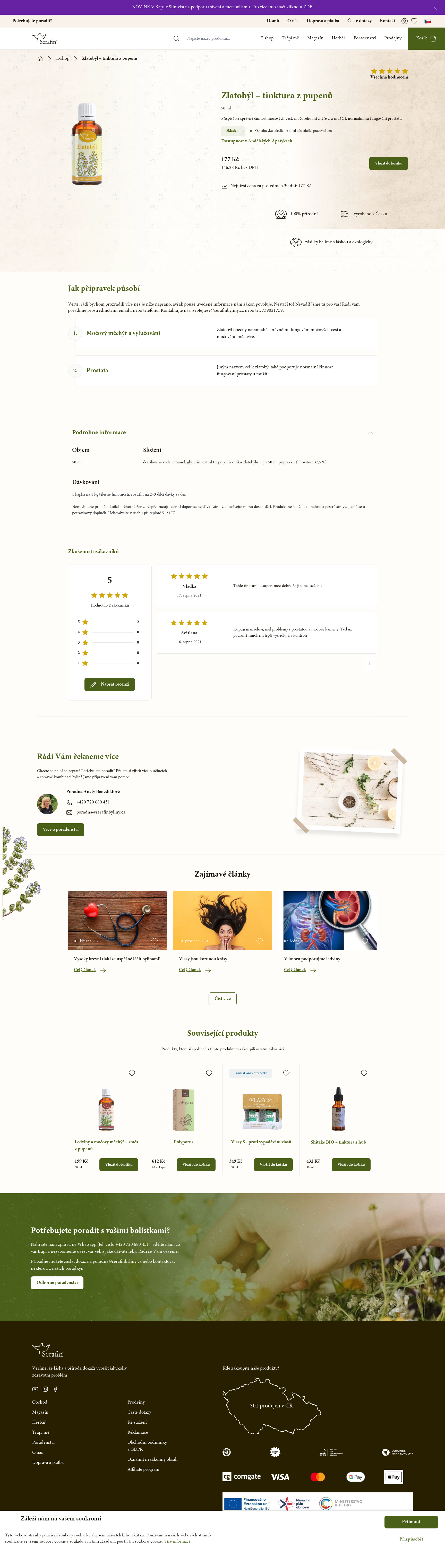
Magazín (315, 38)
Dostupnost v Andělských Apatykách (256, 141)
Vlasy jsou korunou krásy (203, 959)
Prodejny (392, 38)
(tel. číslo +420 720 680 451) (123, 1244)
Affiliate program (143, 1469)
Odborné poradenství (57, 1283)
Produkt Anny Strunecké (250, 1073)
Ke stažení (137, 1422)
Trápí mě (290, 38)
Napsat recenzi (115, 684)
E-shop (266, 38)
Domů (273, 21)
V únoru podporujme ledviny (312, 959)
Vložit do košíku (389, 163)
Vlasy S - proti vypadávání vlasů (261, 1142)
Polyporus (183, 1142)
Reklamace (137, 1432)
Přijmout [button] (411, 1522)
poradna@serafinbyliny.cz (100, 812)
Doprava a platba (323, 21)
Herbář (338, 38)
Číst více (223, 999)
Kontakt (387, 21)
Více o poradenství (61, 829)
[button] (411, 1539)
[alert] (222, 1529)
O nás (292, 21)
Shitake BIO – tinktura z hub (338, 1142)
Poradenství (365, 38)
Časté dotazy (359, 21)
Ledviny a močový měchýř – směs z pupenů (106, 1146)
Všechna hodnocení (389, 77)
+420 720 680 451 (93, 802)
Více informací (177, 1542)
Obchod (39, 1402)
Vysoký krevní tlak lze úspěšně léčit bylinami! (117, 959)
